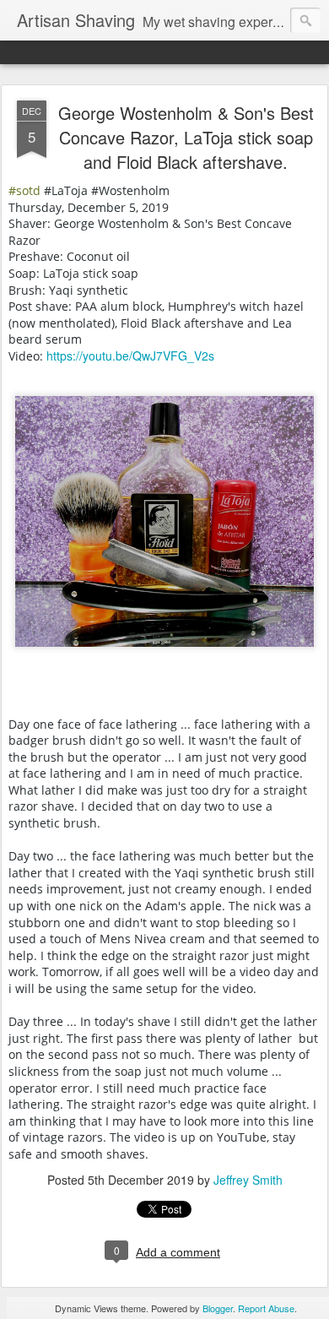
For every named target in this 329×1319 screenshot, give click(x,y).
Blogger (217, 1308)
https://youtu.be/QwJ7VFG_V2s (130, 355)
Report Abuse (266, 1308)
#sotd (24, 190)
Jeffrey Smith (248, 1179)
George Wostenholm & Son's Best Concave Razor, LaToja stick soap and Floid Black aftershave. (186, 137)
